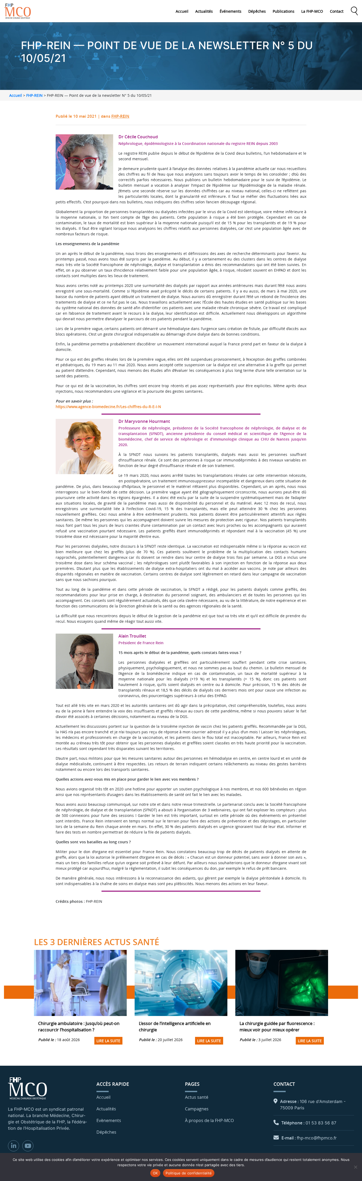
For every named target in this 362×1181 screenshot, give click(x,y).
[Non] (355, 1167)
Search (354, 11)
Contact (336, 11)
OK (155, 1173)
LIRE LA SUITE (108, 1040)
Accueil (182, 11)
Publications (283, 11)
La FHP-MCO (312, 11)
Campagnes (197, 1109)
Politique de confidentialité (189, 1173)
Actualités (204, 11)
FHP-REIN (34, 95)
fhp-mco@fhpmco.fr (317, 1138)
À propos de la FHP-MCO (209, 1120)
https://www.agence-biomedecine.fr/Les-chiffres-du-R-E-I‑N (108, 406)
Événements (230, 11)
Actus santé (196, 1097)
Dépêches (257, 11)
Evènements (108, 1120)
